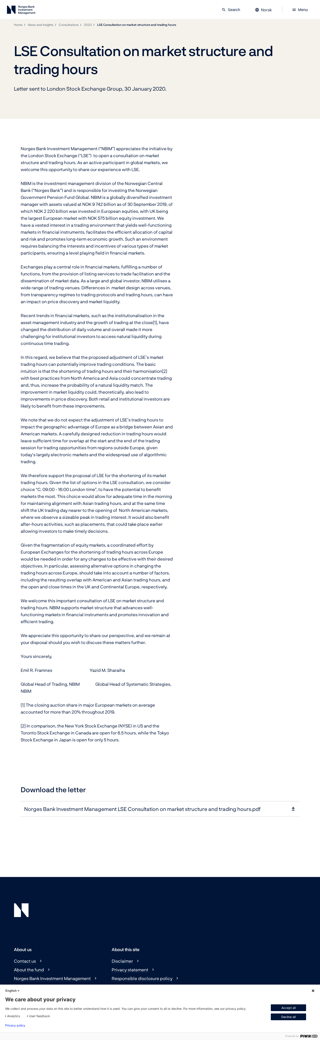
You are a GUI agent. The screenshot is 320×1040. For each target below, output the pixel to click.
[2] (164, 371)
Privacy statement (130, 969)
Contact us (25, 960)
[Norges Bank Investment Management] (21, 11)
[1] (155, 322)
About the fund (29, 969)
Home (18, 25)
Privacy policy (15, 1025)
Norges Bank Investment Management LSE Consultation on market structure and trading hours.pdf (142, 809)
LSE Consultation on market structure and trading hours (136, 25)
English (11, 990)
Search (231, 10)
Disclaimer (122, 960)
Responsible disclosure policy (142, 978)
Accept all (288, 1008)
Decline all (288, 1017)
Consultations (69, 25)
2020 (87, 25)
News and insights (40, 25)
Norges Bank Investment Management (52, 978)
